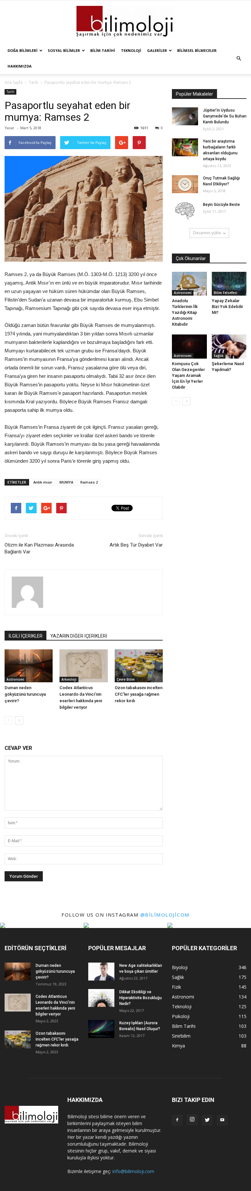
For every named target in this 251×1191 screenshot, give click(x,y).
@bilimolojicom (165, 914)
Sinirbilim (181, 1036)
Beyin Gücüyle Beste (221, 204)
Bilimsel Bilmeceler (197, 50)
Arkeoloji (68, 679)
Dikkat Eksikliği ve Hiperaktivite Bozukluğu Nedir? (140, 998)
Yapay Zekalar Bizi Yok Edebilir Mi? (227, 306)
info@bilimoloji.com (133, 1171)
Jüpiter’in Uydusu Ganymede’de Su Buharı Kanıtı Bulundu (224, 116)
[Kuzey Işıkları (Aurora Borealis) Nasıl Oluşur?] (101, 1029)
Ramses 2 (89, 482)
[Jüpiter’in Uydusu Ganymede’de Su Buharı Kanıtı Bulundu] (185, 116)
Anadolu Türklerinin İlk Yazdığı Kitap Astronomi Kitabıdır (185, 312)
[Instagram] (192, 1120)
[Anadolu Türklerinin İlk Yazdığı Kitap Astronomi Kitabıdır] (189, 284)
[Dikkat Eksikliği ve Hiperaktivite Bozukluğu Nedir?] (101, 998)
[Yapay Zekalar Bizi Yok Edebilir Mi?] (229, 284)
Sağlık (219, 355)
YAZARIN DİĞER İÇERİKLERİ (78, 636)
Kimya (178, 1046)
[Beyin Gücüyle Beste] (185, 211)
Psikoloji (181, 1016)
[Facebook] (177, 1120)
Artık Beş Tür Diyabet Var (136, 545)
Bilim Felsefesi (225, 292)
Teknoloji (131, 50)
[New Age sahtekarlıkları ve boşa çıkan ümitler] (101, 972)
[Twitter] (207, 1120)
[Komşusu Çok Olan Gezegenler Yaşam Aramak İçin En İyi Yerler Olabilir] (189, 346)
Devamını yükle (207, 233)
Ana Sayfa (14, 82)
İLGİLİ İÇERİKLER (25, 636)
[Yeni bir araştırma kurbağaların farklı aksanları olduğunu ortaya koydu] (185, 147)
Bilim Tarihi (102, 50)
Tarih (10, 91)
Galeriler (157, 50)
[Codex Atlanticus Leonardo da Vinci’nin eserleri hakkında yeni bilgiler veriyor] (83, 665)
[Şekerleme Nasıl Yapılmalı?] (229, 346)
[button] (238, 58)
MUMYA (66, 482)
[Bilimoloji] (125, 22)
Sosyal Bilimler (64, 50)
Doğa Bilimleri (23, 50)
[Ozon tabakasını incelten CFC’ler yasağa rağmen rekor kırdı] (139, 665)
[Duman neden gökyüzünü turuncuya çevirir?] (29, 665)
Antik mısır (42, 482)
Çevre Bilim (126, 679)
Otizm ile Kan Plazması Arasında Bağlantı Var (39, 548)
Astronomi (15, 679)
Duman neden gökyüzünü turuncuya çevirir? (25, 694)
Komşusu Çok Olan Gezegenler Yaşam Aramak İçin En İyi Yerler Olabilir (188, 375)
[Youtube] (222, 1120)
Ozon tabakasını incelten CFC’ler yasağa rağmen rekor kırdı (138, 694)
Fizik (176, 987)
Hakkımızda (20, 66)
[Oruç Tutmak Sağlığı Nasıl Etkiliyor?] (185, 184)
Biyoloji (180, 967)
